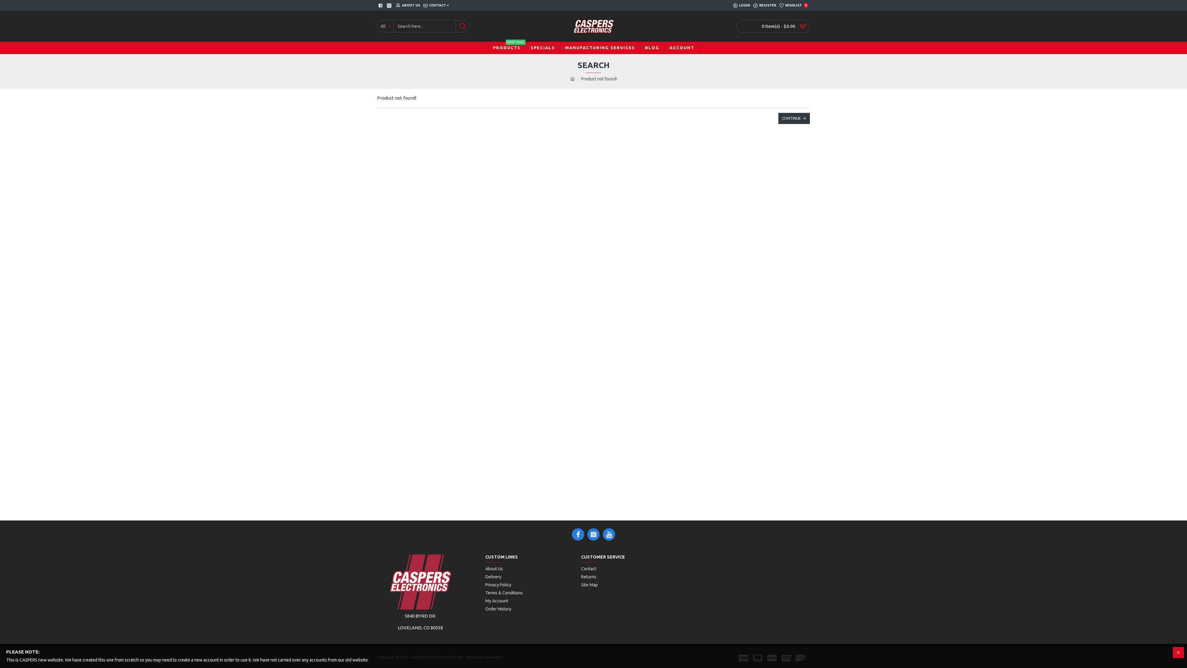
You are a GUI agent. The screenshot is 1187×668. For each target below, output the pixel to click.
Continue (791, 118)
